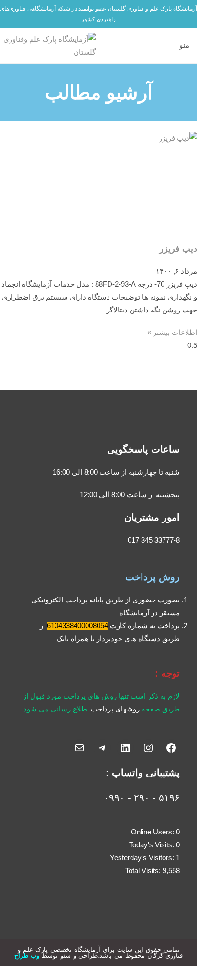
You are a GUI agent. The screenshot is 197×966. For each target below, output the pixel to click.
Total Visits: (144, 870)
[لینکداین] (125, 747)
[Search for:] (170, 45)
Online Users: (153, 832)
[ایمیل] (79, 747)
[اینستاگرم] (148, 747)
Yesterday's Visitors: (143, 858)
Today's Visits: (152, 845)
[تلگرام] (102, 747)
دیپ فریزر (178, 249)
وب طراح (26, 955)
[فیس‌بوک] (171, 747)
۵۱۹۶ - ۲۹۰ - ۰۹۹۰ (142, 797)
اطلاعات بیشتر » (172, 332)
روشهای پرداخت (115, 709)
